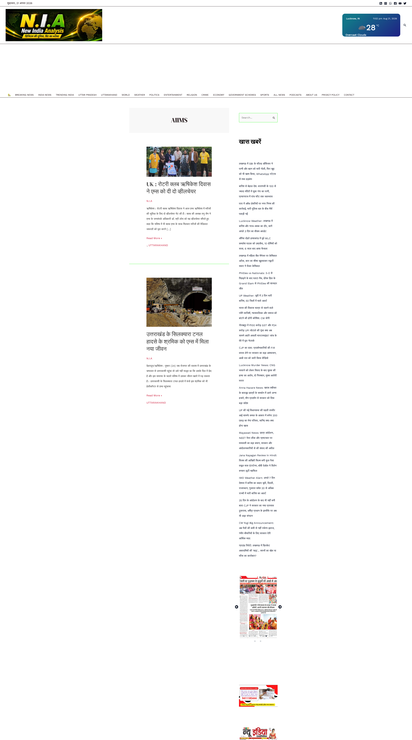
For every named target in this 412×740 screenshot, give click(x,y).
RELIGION (192, 95)
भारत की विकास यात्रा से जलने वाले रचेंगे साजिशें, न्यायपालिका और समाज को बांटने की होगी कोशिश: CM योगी (258, 313)
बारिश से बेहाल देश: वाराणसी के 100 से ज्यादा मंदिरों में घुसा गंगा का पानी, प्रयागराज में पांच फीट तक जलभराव (257, 191)
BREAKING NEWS (24, 95)
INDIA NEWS (44, 95)
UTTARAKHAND (109, 95)
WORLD (126, 95)
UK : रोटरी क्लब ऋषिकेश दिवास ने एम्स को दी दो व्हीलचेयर (178, 187)
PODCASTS (295, 95)
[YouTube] (400, 3)
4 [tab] (261, 636)
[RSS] (380, 3)
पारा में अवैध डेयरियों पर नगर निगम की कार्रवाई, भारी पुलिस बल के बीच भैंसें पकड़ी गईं (257, 208)
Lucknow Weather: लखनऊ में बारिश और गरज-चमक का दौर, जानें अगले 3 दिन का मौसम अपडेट (256, 226)
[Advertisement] (181, 68)
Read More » (154, 238)
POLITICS (154, 95)
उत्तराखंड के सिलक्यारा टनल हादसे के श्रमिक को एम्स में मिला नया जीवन (177, 341)
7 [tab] (255, 641)
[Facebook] (395, 3)
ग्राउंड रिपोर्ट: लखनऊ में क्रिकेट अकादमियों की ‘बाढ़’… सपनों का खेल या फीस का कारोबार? (257, 550)
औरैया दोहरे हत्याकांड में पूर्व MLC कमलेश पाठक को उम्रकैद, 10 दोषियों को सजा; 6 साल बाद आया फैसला (258, 243)
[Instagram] (385, 3)
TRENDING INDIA (65, 95)
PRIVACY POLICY (330, 95)
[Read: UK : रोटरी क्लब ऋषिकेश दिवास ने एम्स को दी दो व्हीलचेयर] (179, 161)
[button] (404, 25)
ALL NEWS (279, 95)
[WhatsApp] (390, 3)
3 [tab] (255, 636)
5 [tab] (266, 636)
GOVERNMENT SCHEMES (242, 95)
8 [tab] (261, 641)
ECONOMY (218, 95)
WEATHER (139, 95)
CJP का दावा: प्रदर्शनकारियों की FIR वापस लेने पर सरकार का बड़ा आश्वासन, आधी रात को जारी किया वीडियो (257, 353)
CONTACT (349, 95)
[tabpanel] (258, 607)
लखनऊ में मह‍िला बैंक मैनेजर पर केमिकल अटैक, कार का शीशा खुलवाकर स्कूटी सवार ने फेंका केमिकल (258, 261)
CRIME (205, 95)
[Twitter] (404, 3)
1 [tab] (243, 636)
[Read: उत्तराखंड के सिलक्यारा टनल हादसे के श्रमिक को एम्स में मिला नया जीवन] (179, 302)
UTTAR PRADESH (87, 95)
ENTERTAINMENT (173, 95)
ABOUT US (311, 95)
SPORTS (264, 95)
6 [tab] (272, 636)
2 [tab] (249, 636)
